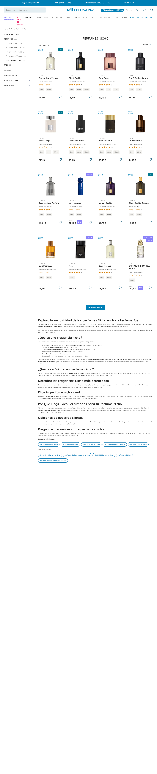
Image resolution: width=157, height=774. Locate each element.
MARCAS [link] (28, 17)
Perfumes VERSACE (124, 455)
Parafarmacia (104, 17)
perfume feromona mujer (49, 444)
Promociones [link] (146, 17)
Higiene (85, 17)
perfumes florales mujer (138, 444)
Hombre (93, 17)
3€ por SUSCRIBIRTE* (30, 3)
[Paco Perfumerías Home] (79, 10)
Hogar (124, 17)
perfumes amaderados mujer (114, 444)
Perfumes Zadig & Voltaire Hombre (77, 455)
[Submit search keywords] (43, 10)
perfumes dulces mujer (70, 444)
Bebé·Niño (116, 17)
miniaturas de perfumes (91, 444)
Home (6, 29)
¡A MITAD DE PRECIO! (20, 20)
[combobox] (25, 10)
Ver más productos (95, 307)
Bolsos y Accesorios (9, 18)
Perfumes (38, 17)
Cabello (76, 17)
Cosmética (48, 17)
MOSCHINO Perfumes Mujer (104, 455)
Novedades (134, 17)
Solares (68, 17)
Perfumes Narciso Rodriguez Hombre (53, 460)
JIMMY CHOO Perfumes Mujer (50, 455)
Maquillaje (59, 17)
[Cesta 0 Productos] (151, 10)
